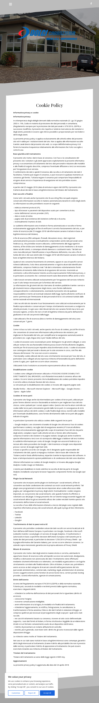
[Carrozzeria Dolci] (49, 36)
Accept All (47, 693)
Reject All (31, 693)
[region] (31, 685)
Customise (16, 693)
